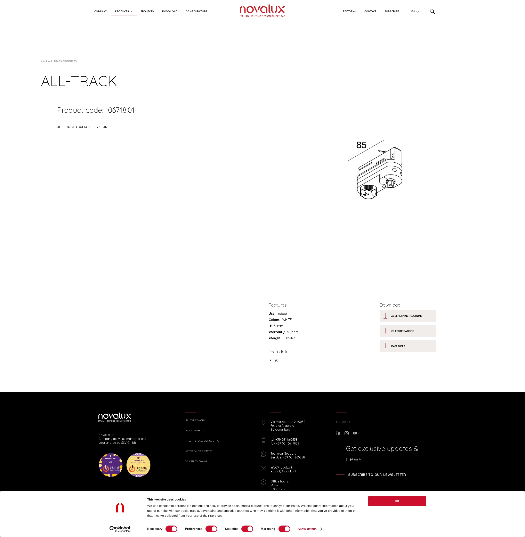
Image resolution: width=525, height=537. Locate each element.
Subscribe (392, 11)
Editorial (349, 11)
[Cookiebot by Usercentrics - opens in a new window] (120, 529)
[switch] (211, 529)
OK (397, 501)
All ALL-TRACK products (60, 61)
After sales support (198, 451)
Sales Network (195, 420)
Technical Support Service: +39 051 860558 (287, 455)
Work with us (194, 430)
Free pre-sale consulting (202, 440)
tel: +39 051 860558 (284, 439)
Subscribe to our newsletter (377, 474)
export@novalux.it (283, 471)
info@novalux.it (281, 467)
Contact (370, 11)
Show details (307, 529)
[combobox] (414, 10)
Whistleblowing (196, 461)
